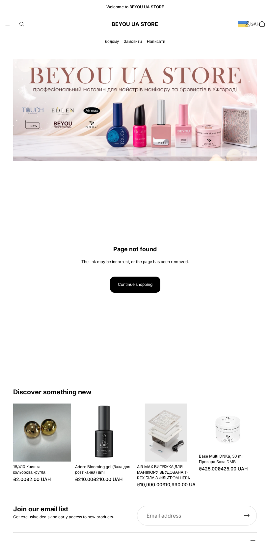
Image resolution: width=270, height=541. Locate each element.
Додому (112, 41)
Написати (156, 41)
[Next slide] (187, 432)
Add (66, 451)
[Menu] (7, 24)
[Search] (21, 24)
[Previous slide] (144, 432)
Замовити (133, 41)
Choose (252, 440)
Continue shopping (135, 284)
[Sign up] (247, 516)
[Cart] (262, 24)
